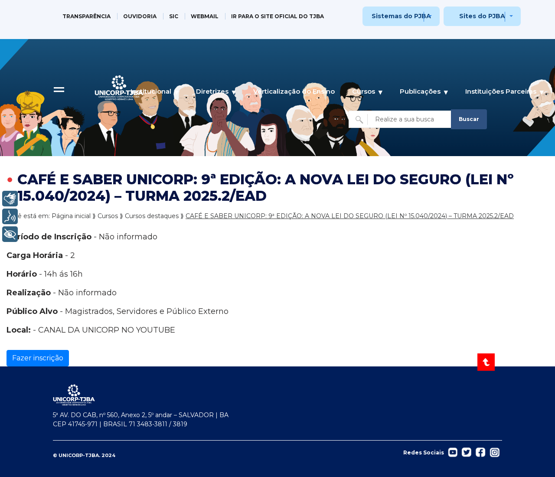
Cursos (363, 91)
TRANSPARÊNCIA (86, 16)
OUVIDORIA (140, 16)
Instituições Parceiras (500, 91)
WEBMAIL (205, 16)
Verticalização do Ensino (294, 91)
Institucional (151, 91)
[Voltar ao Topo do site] (486, 362)
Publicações (420, 91)
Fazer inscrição (37, 358)
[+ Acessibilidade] (10, 234)
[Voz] (10, 216)
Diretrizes (212, 91)
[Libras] (10, 198)
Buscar (469, 119)
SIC (173, 16)
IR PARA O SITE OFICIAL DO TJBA (277, 16)
